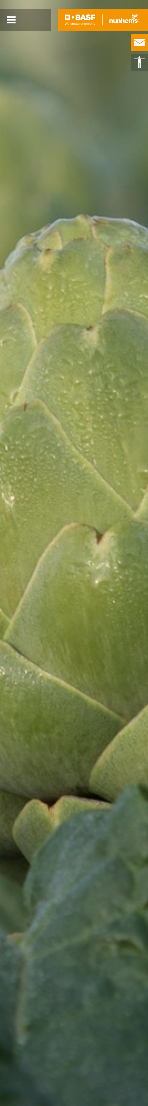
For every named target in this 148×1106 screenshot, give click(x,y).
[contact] (139, 42)
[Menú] (11, 20)
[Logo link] (80, 19)
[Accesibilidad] (139, 62)
